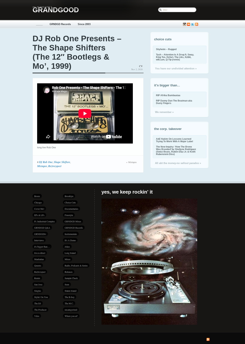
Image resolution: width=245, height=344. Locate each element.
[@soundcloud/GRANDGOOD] (188, 24)
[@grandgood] (192, 24)
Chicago (38, 202)
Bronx (37, 196)
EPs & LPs (39, 215)
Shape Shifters (62, 162)
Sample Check (71, 278)
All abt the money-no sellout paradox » (178, 163)
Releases (69, 271)
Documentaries (71, 208)
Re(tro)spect (54, 166)
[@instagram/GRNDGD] (184, 24)
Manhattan (39, 259)
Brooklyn (69, 196)
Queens (37, 265)
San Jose (38, 284)
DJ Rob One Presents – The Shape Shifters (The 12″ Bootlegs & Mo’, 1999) (77, 52)
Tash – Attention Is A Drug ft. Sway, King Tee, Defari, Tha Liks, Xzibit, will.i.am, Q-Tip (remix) (175, 57)
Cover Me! (39, 208)
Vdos (36, 315)
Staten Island (70, 290)
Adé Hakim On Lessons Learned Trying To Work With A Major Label (174, 140)
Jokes (67, 246)
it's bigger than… (42, 246)
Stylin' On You (41, 297)
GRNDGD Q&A (42, 227)
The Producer (40, 309)
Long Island (70, 252)
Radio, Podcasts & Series (76, 265)
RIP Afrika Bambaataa (168, 95)
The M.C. (69, 303)
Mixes (67, 259)
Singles (37, 290)
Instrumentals (71, 233)
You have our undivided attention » (176, 68)
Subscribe (196, 24)
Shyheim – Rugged (166, 49)
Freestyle (69, 215)
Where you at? (71, 315)
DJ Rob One (46, 162)
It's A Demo (70, 240)
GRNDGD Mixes (73, 221)
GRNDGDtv (40, 233)
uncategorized (71, 309)
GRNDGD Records (60, 24)
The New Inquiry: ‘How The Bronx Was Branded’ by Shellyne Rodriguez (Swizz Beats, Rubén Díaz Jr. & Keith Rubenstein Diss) (176, 150)
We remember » (164, 112)
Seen (67, 284)
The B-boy (69, 297)
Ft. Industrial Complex (44, 221)
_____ (39, 24)
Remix (37, 278)
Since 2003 (84, 24)
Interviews (39, 240)
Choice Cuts (70, 202)
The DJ (37, 303)
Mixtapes (42, 166)
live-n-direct (39, 252)
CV (141, 66)
